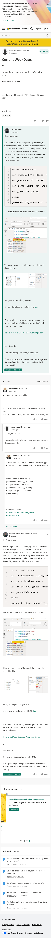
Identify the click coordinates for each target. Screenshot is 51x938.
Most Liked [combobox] (42, 381)
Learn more (33, 44)
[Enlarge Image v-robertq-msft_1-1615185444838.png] (25, 280)
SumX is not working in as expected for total (25, 883)
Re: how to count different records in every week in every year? (27, 859)
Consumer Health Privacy (34, 933)
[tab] (24, 841)
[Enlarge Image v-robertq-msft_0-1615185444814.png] (25, 235)
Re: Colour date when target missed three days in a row (27, 903)
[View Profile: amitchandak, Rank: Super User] (5, 389)
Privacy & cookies (23, 925)
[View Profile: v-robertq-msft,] (6, 130)
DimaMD (20, 876)
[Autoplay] (21, 841)
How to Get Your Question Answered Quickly (23, 332)
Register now (8, 20)
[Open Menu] (47, 35)
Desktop (7, 35)
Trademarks (6, 929)
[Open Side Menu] (3, 29)
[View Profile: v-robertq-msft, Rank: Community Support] (5, 534)
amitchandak (13, 388)
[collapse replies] (25, 386)
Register (38, 29)
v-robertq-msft (16, 129)
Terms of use (37, 925)
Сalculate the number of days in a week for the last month (27, 872)
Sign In (45, 29)
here (36, 307)
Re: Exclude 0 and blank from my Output (24, 892)
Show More (13, 526)
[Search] (31, 28)
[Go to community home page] (18, 29)
